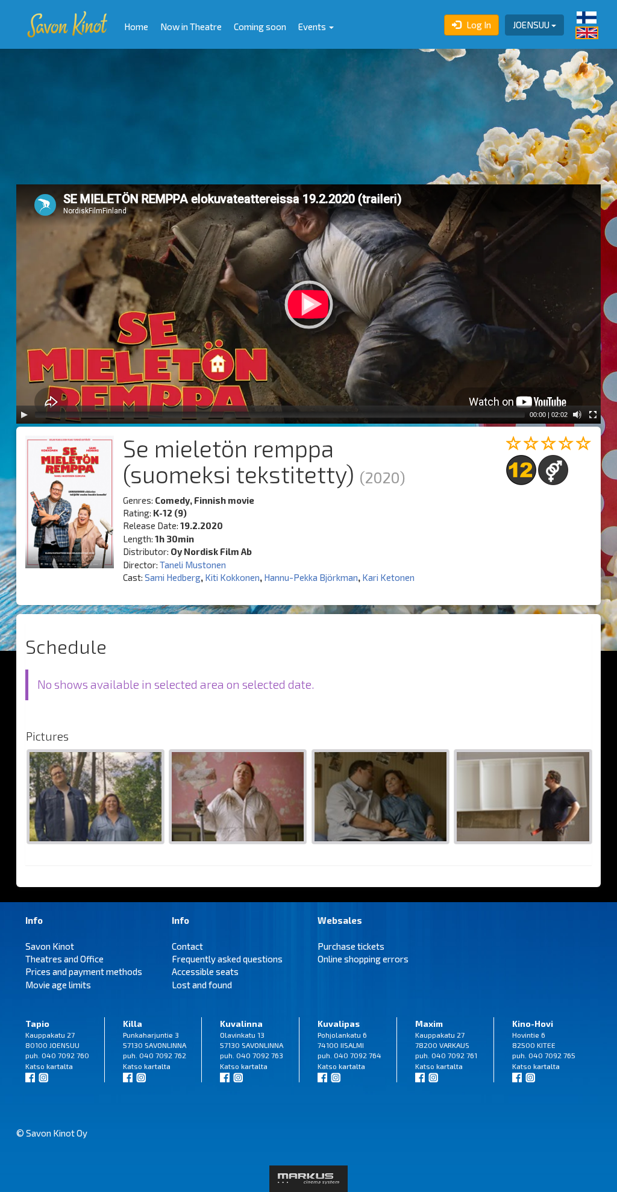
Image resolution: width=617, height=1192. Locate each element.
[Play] (24, 414)
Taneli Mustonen (193, 564)
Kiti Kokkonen (232, 577)
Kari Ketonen (388, 577)
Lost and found (202, 984)
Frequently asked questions (227, 958)
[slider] (280, 415)
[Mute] (577, 414)
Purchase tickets (351, 946)
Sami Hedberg (173, 577)
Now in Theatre (191, 26)
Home (136, 26)
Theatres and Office (64, 958)
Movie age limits (58, 984)
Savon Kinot (49, 946)
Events (313, 26)
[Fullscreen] (593, 414)
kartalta (59, 1066)
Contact (187, 946)
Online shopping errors (363, 958)
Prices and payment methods (83, 971)
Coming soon (260, 26)
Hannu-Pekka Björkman (311, 577)
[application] (308, 304)
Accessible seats (205, 971)
